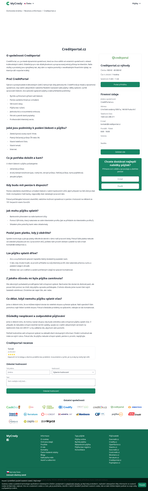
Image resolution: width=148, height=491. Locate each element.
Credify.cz (113, 442)
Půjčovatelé (114, 436)
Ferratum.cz (114, 457)
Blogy (43, 455)
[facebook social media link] (7, 439)
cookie (10, 484)
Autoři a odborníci (48, 460)
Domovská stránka (14, 11)
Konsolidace (80, 450)
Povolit (142, 485)
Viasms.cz (113, 447)
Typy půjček (80, 436)
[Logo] (14, 3)
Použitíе (44, 444)
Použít (120, 186)
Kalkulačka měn (47, 457)
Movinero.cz (114, 455)
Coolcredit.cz (114, 452)
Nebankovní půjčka (83, 444)
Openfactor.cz (114, 444)
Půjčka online (80, 439)
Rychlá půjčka (80, 442)
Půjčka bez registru (83, 447)
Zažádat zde (120, 152)
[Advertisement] (74, 30)
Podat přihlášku (120, 84)
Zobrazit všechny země (16, 475)
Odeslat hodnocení (51, 391)
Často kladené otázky (49, 452)
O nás (43, 447)
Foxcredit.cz (114, 439)
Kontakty (44, 450)
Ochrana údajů (47, 442)
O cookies (45, 439)
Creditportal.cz (50, 11)
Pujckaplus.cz (114, 463)
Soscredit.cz (114, 450)
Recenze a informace (32, 11)
